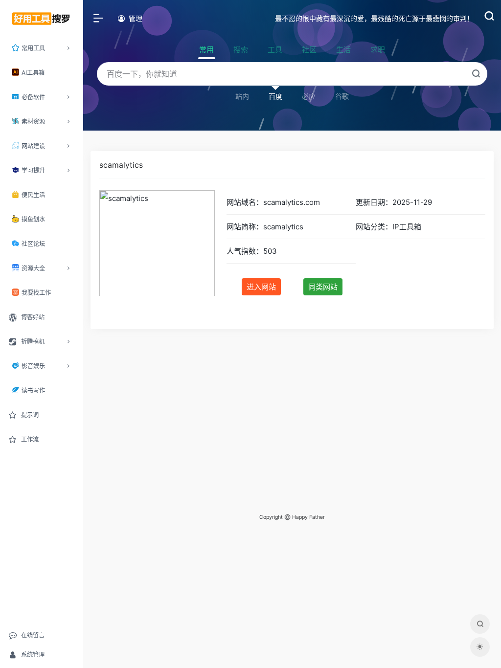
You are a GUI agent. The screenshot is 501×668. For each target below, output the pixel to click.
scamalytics (121, 165)
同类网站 (323, 286)
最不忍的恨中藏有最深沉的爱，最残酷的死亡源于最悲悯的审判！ (374, 18)
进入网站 (261, 286)
